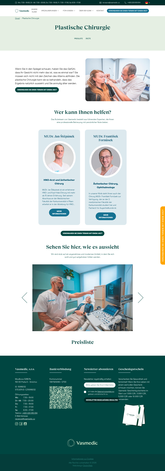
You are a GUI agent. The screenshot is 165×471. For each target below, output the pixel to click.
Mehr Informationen (59, 213)
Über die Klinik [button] (85, 11)
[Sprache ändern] (147, 2)
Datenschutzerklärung (105, 391)
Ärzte (88, 38)
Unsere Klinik (34, 11)
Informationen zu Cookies (82, 459)
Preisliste (78, 38)
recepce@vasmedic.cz (111, 3)
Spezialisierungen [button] (49, 11)
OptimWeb (88, 466)
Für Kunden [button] (68, 11)
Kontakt (100, 11)
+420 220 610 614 (133, 3)
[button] (24, 297)
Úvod (17, 18)
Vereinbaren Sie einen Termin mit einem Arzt (127, 11)
